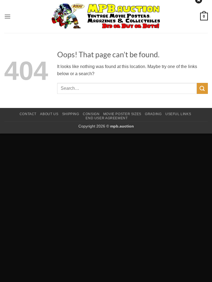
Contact (28, 114)
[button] (7, 16)
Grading (153, 114)
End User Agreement (107, 118)
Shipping (70, 114)
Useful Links (178, 114)
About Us (49, 114)
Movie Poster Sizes (122, 114)
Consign (91, 114)
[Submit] (202, 88)
